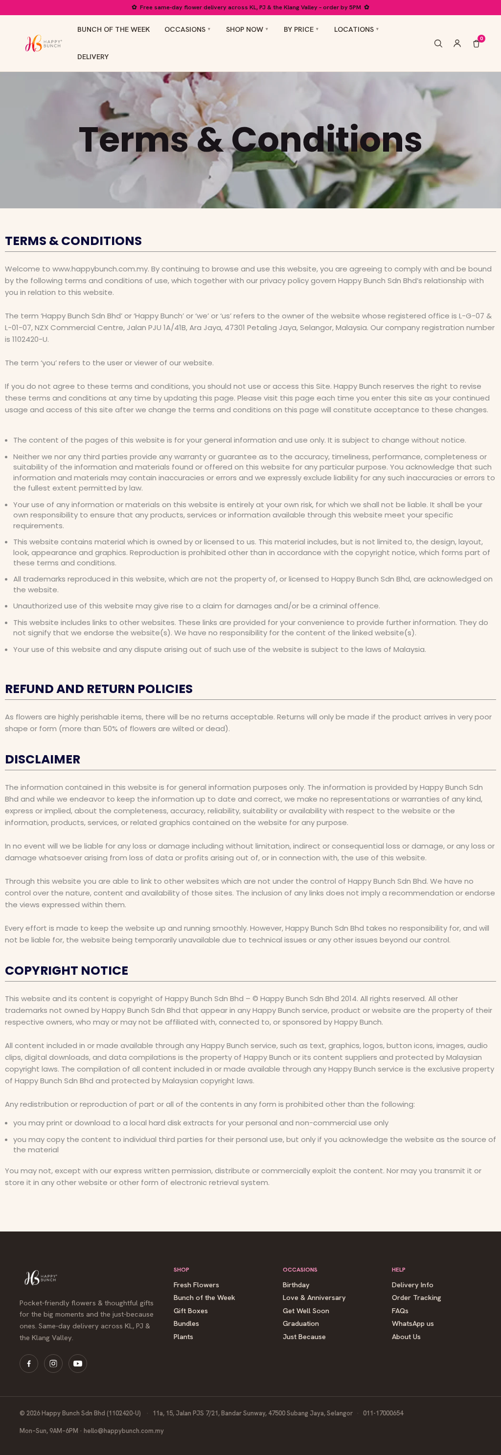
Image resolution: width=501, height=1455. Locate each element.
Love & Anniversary (314, 1297)
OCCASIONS (184, 29)
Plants (183, 1337)
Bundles (186, 1323)
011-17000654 (383, 1413)
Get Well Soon (306, 1311)
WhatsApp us (413, 1323)
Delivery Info (412, 1285)
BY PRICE (299, 29)
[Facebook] (29, 1363)
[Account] (457, 43)
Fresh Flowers (196, 1285)
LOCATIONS (354, 29)
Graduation (301, 1323)
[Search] (438, 43)
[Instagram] (53, 1363)
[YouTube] (77, 1363)
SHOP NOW (244, 29)
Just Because (304, 1337)
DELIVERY (93, 56)
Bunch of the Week (204, 1297)
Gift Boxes (191, 1311)
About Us (406, 1337)
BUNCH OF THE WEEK (113, 29)
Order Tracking (416, 1297)
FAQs (400, 1311)
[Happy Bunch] (43, 43)
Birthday (296, 1285)
